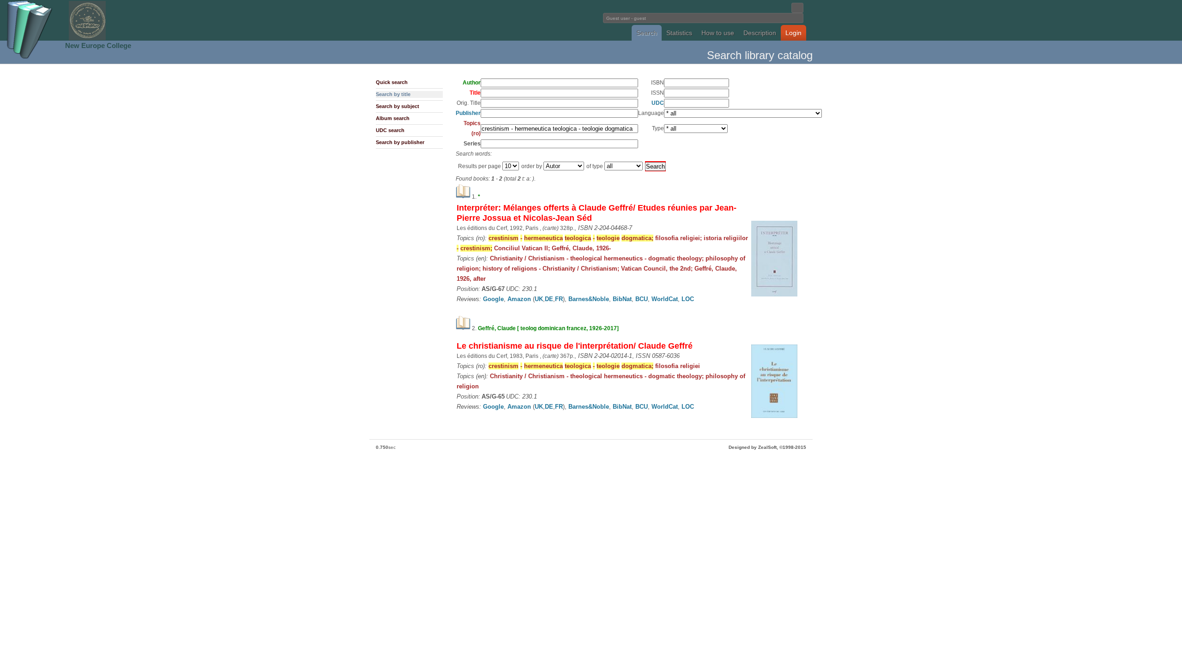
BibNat (622, 299)
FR (559, 299)
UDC (657, 103)
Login (793, 32)
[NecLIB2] (87, 38)
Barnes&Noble (588, 299)
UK (539, 299)
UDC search (390, 130)
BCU (641, 299)
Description (759, 32)
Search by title (393, 94)
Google (493, 299)
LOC (687, 299)
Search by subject (397, 106)
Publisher (468, 113)
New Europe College (98, 45)
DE (549, 299)
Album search (393, 118)
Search (646, 32)
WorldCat (664, 299)
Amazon (519, 299)
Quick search (392, 82)
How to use (717, 32)
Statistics (679, 32)
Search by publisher (400, 142)
